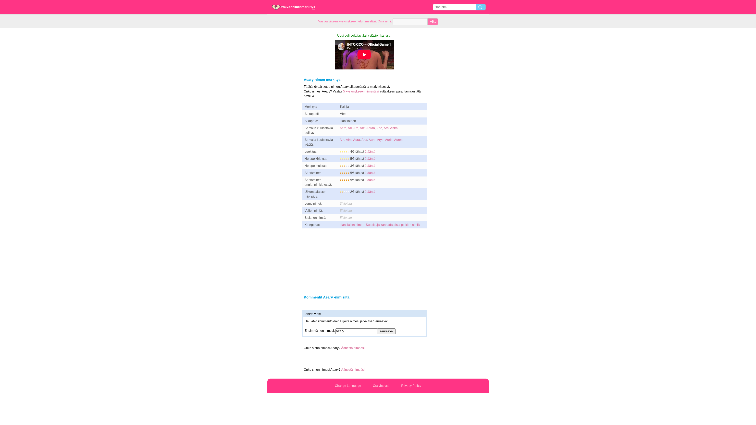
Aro (386, 128)
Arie (379, 128)
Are (362, 128)
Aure (372, 139)
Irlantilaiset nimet (351, 224)
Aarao (370, 128)
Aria (364, 139)
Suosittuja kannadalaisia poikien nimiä (393, 224)
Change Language (348, 385)
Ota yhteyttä (381, 385)
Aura (356, 139)
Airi (342, 139)
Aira (349, 139)
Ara (355, 128)
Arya (380, 139)
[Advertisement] (283, 87)
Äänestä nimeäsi (353, 348)
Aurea (398, 139)
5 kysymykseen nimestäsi (361, 91)
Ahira (394, 128)
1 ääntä (370, 151)
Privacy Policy (411, 385)
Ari (350, 128)
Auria (389, 139)
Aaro (343, 128)
